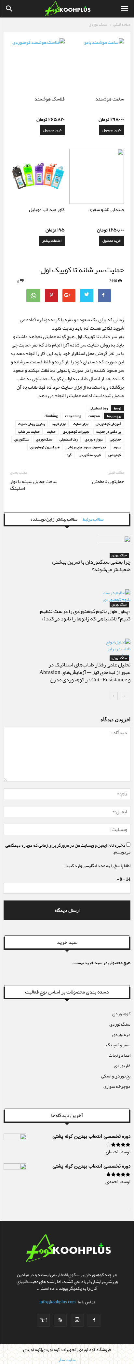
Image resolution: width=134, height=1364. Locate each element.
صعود (117, 447)
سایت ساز (67, 1359)
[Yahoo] (43, 1320)
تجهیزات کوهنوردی (76, 431)
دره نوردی (121, 1034)
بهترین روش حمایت (31, 423)
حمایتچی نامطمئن (108, 481)
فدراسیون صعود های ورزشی (86, 447)
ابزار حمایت (80, 423)
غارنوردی (122, 1065)
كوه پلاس (114, 455)
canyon (94, 416)
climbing (51, 416)
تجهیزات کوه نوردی (59, 1350)
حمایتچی (115, 439)
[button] (9, 9)
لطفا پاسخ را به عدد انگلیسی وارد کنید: (97, 865)
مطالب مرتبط (93, 519)
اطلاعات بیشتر (51, 240)
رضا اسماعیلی (99, 408)
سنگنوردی (21, 439)
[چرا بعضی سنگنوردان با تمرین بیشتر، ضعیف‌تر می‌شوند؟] (114, 547)
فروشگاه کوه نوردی (94, 1350)
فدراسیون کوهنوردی (45, 447)
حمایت (51, 431)
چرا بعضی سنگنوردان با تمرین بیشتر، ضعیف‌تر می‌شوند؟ (91, 565)
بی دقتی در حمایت (108, 431)
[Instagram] (77, 1320)
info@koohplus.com (57, 1301)
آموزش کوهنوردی (108, 423)
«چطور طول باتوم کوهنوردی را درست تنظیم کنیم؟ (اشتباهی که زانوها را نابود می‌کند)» (85, 615)
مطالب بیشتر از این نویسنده (54, 519)
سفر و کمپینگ (118, 1044)
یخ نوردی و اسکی (115, 1075)
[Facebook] (93, 1320)
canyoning (73, 416)
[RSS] (60, 1320)
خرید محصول (111, 130)
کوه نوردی (32, 1350)
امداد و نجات (119, 1055)
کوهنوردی (121, 1013)
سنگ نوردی (98, 24)
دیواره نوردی (94, 439)
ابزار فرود (59, 423)
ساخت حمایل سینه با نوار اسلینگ (33, 485)
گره (69, 455)
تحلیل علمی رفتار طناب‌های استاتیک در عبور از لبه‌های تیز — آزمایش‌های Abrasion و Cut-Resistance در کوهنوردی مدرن (84, 672)
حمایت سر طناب (29, 431)
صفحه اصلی (121, 24)
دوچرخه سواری (116, 1086)
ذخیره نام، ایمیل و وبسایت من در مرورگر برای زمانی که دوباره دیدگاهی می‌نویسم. (67, 848)
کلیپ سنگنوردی (90, 455)
